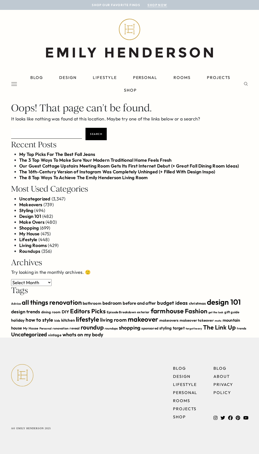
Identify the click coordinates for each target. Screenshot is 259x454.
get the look (215, 312)
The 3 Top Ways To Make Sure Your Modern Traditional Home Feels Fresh (95, 160)
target (179, 328)
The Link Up (219, 327)
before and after (139, 303)
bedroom (112, 303)
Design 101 (30, 216)
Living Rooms (33, 245)
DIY (65, 311)
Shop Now (157, 5)
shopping (129, 327)
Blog (36, 77)
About (221, 376)
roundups (111, 328)
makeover (143, 319)
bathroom (92, 303)
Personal (145, 77)
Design (68, 77)
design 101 (224, 302)
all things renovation (52, 302)
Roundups (29, 251)
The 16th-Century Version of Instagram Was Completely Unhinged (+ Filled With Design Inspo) (117, 172)
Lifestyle (105, 77)
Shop (130, 90)
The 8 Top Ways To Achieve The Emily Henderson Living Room (83, 177)
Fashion (196, 311)
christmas (197, 303)
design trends (25, 312)
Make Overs (32, 222)
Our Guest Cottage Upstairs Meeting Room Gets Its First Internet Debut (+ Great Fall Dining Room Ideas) (129, 166)
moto (218, 320)
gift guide (231, 312)
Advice (16, 303)
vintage (54, 335)
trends (241, 328)
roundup (92, 327)
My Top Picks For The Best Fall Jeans (57, 154)
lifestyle (87, 319)
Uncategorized (34, 199)
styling (165, 328)
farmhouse (167, 311)
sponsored (149, 328)
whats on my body (82, 335)
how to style (39, 320)
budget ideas (172, 303)
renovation (61, 328)
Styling (26, 210)
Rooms (182, 77)
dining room (51, 312)
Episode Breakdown (121, 312)
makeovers (169, 320)
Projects (218, 77)
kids (57, 320)
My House (29, 234)
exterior (143, 312)
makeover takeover (197, 320)
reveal (74, 328)
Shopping (29, 228)
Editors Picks (87, 311)
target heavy (194, 328)
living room (113, 320)
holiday (18, 320)
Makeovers (30, 205)
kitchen (68, 320)
